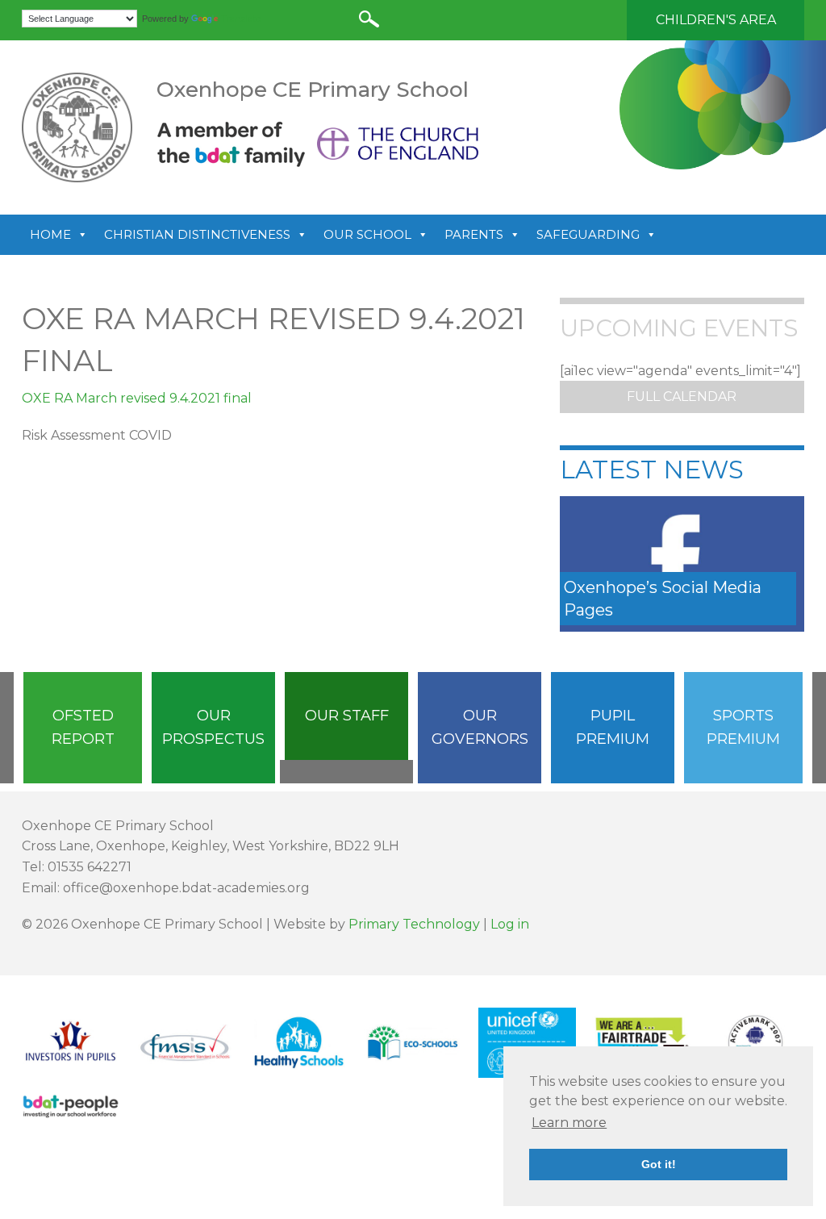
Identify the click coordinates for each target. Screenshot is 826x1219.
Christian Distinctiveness (197, 234)
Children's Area (716, 19)
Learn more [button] (569, 1122)
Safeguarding (588, 234)
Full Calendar (681, 396)
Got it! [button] (658, 1164)
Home (50, 234)
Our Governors (480, 727)
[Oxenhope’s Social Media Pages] (682, 562)
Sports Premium (743, 727)
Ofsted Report (83, 727)
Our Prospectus (213, 727)
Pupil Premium (612, 727)
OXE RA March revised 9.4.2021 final (137, 398)
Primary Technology (414, 924)
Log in (509, 924)
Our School (367, 234)
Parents (473, 234)
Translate (241, 18)
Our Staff (347, 715)
